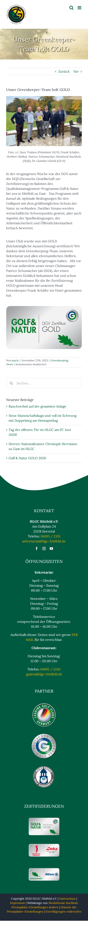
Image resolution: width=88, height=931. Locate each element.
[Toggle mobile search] (71, 8)
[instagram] (44, 548)
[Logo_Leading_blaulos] (44, 704)
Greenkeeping (59, 360)
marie (15, 360)
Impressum (17, 903)
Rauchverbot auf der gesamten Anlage (37, 406)
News (9, 364)
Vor (76, 71)
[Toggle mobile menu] (80, 8)
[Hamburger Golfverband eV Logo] (44, 767)
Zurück (64, 71)
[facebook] (36, 548)
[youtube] (51, 548)
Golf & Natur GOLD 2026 (27, 458)
